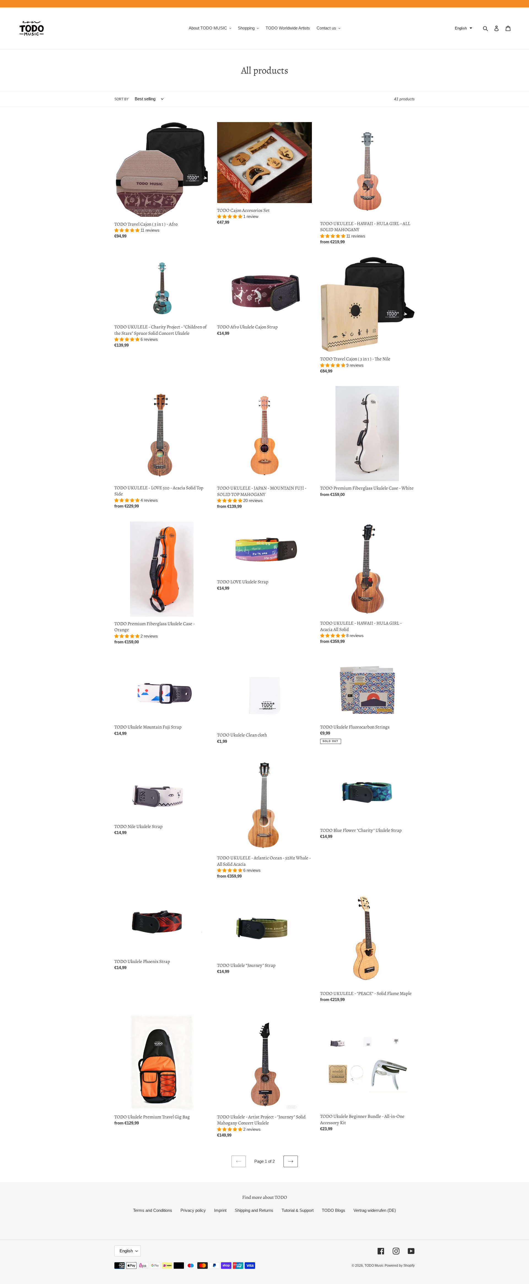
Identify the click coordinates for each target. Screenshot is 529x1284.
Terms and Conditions (152, 1210)
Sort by (121, 99)
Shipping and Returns (254, 1210)
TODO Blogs (333, 1210)
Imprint (220, 1210)
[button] (464, 28)
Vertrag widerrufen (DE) (374, 1210)
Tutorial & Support (298, 1210)
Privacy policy (193, 1210)
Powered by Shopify (400, 1265)
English (126, 1250)
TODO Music (374, 1265)
